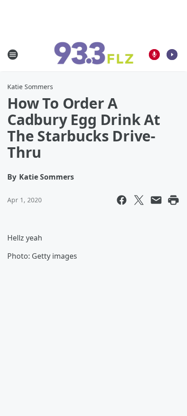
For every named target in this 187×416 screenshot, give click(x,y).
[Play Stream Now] (172, 54)
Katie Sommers (30, 86)
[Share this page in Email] (156, 200)
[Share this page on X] (139, 200)
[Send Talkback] (154, 54)
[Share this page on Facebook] (121, 200)
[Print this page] (173, 200)
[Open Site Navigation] (12, 54)
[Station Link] (93, 54)
